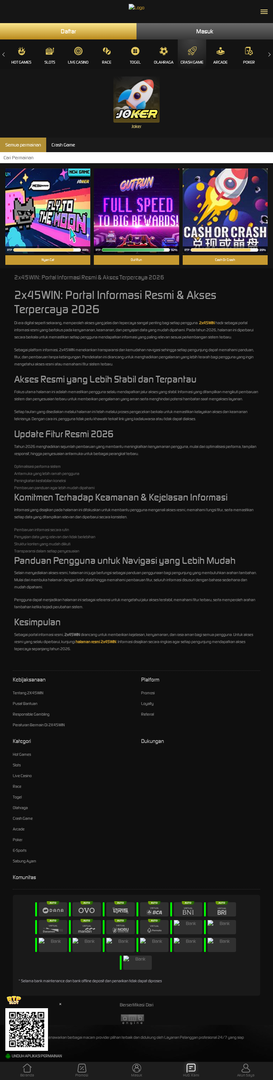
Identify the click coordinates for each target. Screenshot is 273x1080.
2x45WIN (207, 322)
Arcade (220, 62)
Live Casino (78, 62)
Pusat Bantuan (25, 703)
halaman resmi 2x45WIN (96, 641)
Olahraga (163, 62)
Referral (147, 714)
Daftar (68, 31)
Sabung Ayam (24, 861)
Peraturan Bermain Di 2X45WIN (39, 724)
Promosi (148, 692)
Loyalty (147, 703)
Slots (49, 62)
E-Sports (19, 850)
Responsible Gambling (31, 714)
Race (106, 62)
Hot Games (21, 62)
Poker (249, 62)
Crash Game (192, 62)
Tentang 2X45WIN (28, 692)
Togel (135, 62)
